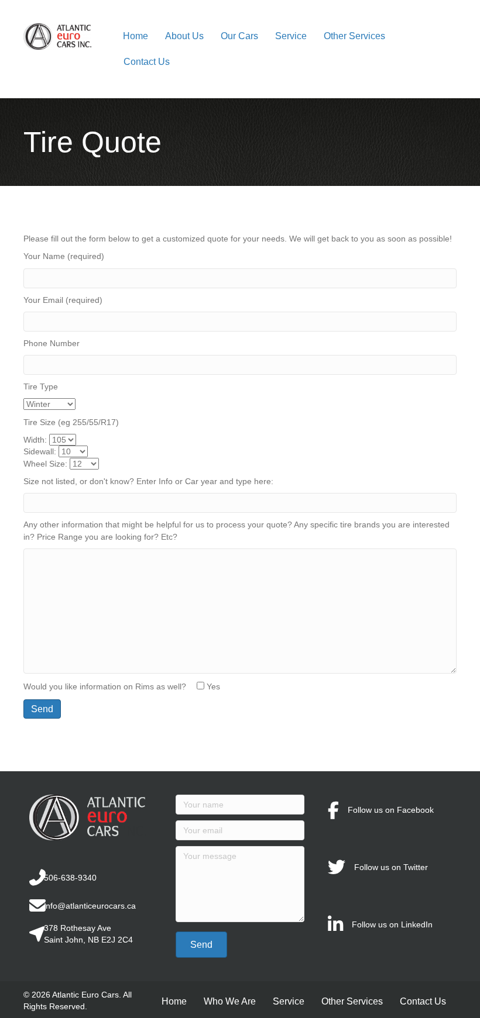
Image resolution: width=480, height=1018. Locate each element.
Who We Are (230, 1001)
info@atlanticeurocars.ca (90, 905)
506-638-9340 (70, 877)
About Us (184, 36)
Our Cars (239, 36)
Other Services (354, 36)
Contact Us (147, 62)
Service (291, 36)
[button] (201, 944)
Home (135, 36)
